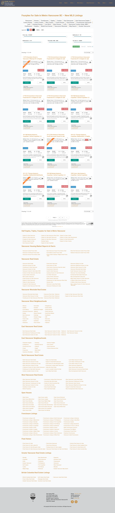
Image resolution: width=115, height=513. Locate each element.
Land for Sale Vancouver (52, 271)
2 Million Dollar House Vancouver (78, 280)
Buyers (66, 2)
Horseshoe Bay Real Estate (50, 381)
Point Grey (36, 318)
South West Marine (49, 313)
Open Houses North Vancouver (76, 367)
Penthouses (28, 26)
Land (28, 24)
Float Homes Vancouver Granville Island (56, 267)
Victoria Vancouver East (52, 348)
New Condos (49, 22)
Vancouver (28, 20)
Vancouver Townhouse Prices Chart (31, 252)
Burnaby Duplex (45, 241)
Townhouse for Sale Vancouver (30, 267)
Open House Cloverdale (28, 404)
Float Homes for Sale (52, 265)
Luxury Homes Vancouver (53, 276)
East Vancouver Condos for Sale (30, 334)
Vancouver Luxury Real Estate (53, 284)
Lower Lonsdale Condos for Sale (53, 369)
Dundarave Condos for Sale (29, 387)
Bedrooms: (77, 35)
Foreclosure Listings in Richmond (51, 425)
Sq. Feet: (77, 40)
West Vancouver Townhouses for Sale (31, 383)
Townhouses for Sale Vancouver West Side (57, 280)
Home (60, 2)
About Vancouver (90, 2)
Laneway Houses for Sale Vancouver (55, 273)
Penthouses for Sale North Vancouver (31, 369)
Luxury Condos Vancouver (29, 274)
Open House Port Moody (44, 410)
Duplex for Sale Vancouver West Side (50, 235)
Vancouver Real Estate (28, 263)
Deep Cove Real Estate (51, 359)
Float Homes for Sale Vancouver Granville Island (34, 449)
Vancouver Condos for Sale (29, 269)
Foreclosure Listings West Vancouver (53, 379)
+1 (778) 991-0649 (27, 88)
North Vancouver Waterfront (75, 365)
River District (37, 322)
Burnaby (24, 457)
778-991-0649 (77, 493)
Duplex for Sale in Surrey (66, 241)
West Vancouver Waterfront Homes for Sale (76, 385)
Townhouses (45, 20)
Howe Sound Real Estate (50, 387)
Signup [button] (38, 29)
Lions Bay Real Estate (49, 385)
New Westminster (42, 457)
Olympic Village (37, 317)
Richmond (40, 468)
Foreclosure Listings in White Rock (51, 435)
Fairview (25, 317)
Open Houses (57, 24)
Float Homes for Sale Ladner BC (30, 445)
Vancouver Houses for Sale (29, 265)
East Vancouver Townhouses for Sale (31, 333)
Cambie (24, 307)
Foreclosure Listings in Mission (30, 433)
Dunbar (24, 313)
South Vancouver (49, 311)
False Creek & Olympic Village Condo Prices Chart (57, 255)
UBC (46, 317)
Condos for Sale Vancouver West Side (32, 273)
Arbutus (24, 305)
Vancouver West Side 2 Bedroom (51, 296)
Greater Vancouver (84, 26)
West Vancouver (57, 465)
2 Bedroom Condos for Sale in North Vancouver (34, 367)
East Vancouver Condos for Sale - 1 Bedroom (55, 331)
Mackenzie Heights (38, 309)
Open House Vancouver (59, 402)
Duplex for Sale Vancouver (29, 235)
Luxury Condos (38, 22)
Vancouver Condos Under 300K (78, 24)
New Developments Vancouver (78, 276)
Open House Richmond (59, 397)
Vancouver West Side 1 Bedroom (51, 294)
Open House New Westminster (46, 404)
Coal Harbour (26, 309)
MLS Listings (80, 2)
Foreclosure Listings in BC (29, 418)
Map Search (73, 26)
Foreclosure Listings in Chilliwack (30, 423)
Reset (83, 46)
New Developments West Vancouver (74, 388)
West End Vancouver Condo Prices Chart (80, 250)
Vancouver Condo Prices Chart (30, 250)
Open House (26, 397)
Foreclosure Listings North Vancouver (54, 365)
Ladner (24, 466)
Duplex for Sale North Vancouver (49, 237)
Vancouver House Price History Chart (31, 254)
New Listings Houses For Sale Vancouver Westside (80, 284)
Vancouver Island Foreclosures (71, 435)
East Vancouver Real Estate (29, 331)
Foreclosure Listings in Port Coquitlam (52, 422)
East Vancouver (68, 20)
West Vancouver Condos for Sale (30, 385)
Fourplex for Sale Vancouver (29, 239)
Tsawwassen (57, 461)
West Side (47, 320)
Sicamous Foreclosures (69, 433)
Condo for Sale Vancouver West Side (74, 294)
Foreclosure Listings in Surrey (50, 427)
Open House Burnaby (28, 401)
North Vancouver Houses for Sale (30, 361)
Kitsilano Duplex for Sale (28, 241)
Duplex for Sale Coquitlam (48, 243)
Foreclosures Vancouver (83, 22)
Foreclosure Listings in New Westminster (32, 435)
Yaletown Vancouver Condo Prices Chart (80, 252)
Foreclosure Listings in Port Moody (51, 423)
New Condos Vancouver (28, 276)
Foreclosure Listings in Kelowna (71, 418)
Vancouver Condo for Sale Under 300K (32, 271)
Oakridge (36, 315)
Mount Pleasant (37, 313)
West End (47, 318)
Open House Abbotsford (28, 399)
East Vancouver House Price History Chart (56, 250)
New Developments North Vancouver (77, 371)
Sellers (71, 2)
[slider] (23, 36)
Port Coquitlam (41, 465)
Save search (75, 46)
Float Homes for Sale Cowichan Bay (78, 449)
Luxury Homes (27, 22)
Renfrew (37, 352)
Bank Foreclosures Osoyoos (70, 427)
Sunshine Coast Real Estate (44, 481)
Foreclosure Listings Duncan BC (71, 423)
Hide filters (89, 46)
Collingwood (26, 344)
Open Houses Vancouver (52, 278)
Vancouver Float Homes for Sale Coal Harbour (57, 449)
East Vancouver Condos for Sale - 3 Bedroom (55, 334)
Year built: (53, 40)
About (104, 2)
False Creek (25, 318)
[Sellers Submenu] (74, 3)
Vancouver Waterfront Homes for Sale (79, 265)
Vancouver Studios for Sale (77, 263)
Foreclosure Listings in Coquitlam (30, 425)
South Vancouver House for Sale (78, 271)
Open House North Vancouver (45, 406)
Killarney (37, 346)
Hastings (37, 342)
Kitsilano (36, 307)
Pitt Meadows (41, 463)
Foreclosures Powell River (70, 431)
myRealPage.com (60, 226)
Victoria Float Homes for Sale (77, 443)
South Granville (48, 309)
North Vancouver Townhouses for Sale (32, 363)
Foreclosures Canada (69, 422)
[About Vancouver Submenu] (95, 3)
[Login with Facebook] (28, 30)
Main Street (37, 350)
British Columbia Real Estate (29, 477)
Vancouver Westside (61, 26)
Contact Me (76, 498)
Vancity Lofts (50, 282)
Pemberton (40, 461)
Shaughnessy (48, 305)
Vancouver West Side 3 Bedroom (51, 298)
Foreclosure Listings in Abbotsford (31, 420)
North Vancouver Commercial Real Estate (78, 369)
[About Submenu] (106, 3)
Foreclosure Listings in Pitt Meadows (52, 420)
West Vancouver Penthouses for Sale (74, 381)
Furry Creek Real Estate (49, 388)
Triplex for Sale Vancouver (29, 237)
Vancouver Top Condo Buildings (78, 273)
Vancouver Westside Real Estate (78, 269)
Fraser (24, 348)
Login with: (24, 30)
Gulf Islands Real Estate (43, 477)
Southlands (47, 315)
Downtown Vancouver (28, 311)
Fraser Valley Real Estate (28, 479)
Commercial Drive (27, 346)
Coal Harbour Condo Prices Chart (54, 252)
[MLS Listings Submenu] (84, 3)
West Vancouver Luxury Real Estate (74, 379)
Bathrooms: (27, 40)
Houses (36, 20)
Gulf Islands (25, 465)
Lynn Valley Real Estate (51, 371)
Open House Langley (43, 399)
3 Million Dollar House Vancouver (78, 282)
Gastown (25, 320)
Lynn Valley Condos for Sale (75, 363)
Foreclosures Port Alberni (70, 429)
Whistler (56, 466)
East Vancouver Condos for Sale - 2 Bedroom (55, 333)
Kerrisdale (36, 305)
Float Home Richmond (52, 445)
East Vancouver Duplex (83, 20)
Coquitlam (25, 459)
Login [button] (42, 29)
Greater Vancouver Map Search (61, 468)
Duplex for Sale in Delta (65, 235)
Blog (99, 2)
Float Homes (70, 22)
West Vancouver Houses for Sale (30, 381)
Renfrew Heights (51, 342)
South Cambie (48, 307)
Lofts (65, 24)
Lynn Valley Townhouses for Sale (76, 361)
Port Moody (41, 466)
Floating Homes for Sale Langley (54, 447)
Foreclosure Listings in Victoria (50, 431)
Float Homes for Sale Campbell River (78, 445)
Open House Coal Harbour (29, 406)
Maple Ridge (26, 468)
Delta (24, 461)
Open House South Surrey (60, 399)
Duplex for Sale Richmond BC (67, 239)
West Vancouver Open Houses (73, 383)
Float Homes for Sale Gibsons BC (78, 447)
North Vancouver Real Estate (29, 359)
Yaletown (47, 322)
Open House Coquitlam (28, 408)
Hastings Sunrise (39, 344)
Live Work (48, 24)
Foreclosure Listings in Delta (29, 427)
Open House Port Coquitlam (45, 408)
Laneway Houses (37, 24)
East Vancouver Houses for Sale (74, 331)
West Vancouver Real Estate (29, 379)
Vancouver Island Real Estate (60, 477)
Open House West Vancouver (61, 404)
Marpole (36, 311)
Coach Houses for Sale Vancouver (31, 278)
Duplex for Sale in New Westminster (68, 237)
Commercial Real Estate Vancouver (79, 274)
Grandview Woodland (28, 352)
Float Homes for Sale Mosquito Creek (54, 363)
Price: (27, 35)
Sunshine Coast (57, 459)
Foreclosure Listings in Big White (71, 420)
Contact (110, 2)
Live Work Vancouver (52, 274)
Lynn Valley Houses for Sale (75, 359)
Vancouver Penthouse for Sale (54, 286)
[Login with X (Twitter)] (33, 30)
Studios (36, 26)
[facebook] (72, 501)
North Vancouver (42, 459)
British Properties (27, 388)
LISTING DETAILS (27, 82)
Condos (59, 20)
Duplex (53, 20)
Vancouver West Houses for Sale (78, 267)
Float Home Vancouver (52, 263)
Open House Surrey (58, 401)
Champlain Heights (27, 342)
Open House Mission (43, 402)
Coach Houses (60, 22)
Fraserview (25, 350)
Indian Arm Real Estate (51, 367)
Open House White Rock (59, 406)
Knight (36, 348)
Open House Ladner (43, 397)
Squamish (56, 457)
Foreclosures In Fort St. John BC (71, 425)
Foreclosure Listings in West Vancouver (52, 433)
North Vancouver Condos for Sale (30, 365)
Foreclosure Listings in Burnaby (30, 422)
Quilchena (36, 320)
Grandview (25, 322)
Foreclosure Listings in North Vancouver (52, 418)
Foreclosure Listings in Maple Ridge (31, 431)
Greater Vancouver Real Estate (30, 481)
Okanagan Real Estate (43, 479)
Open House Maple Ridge (44, 401)
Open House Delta (27, 410)
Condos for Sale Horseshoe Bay (51, 383)
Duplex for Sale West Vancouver (49, 239)
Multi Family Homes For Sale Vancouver (80, 278)
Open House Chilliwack (28, 402)
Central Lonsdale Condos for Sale (30, 371)
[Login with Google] (31, 30)
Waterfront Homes (46, 26)
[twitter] (76, 501)
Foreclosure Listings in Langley (30, 429)
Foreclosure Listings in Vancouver (51, 429)
